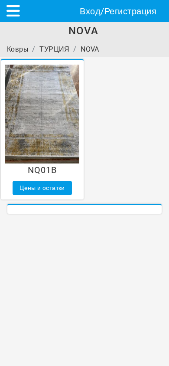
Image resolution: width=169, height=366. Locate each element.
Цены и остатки (42, 187)
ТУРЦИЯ (54, 49)
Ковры (18, 49)
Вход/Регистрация (118, 11)
